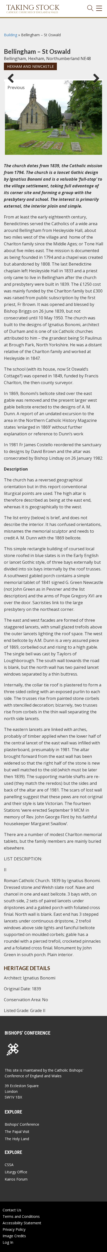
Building (10, 34)
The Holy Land (17, 1138)
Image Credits (14, 1235)
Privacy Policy (14, 1229)
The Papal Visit (17, 1131)
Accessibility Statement (22, 1222)
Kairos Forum (16, 1179)
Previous (13, 85)
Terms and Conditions (21, 1216)
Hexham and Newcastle (30, 66)
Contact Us (12, 1209)
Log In (8, 1242)
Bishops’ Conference (22, 1124)
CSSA (9, 1164)
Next (94, 85)
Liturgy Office (16, 1171)
